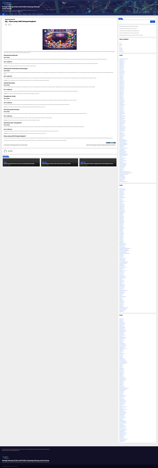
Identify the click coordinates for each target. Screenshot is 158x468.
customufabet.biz (121, 233)
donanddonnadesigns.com (123, 143)
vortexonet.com (121, 68)
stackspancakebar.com (122, 411)
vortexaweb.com (121, 82)
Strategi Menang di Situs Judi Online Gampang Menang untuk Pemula (25, 460)
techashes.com (121, 191)
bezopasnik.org (121, 393)
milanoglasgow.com (122, 414)
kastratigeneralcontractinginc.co (124, 249)
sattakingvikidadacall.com (123, 151)
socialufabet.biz (121, 228)
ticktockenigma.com (122, 130)
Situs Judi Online (40, 14)
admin (11, 151)
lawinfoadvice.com (122, 285)
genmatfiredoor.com (122, 139)
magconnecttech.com (122, 135)
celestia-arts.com (121, 326)
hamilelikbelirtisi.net (122, 104)
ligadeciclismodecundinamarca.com (124, 171)
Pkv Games (11, 14)
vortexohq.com (121, 119)
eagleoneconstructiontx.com (123, 144)
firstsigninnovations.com (122, 331)
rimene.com (121, 405)
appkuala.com (121, 384)
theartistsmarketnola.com (123, 409)
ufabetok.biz (121, 238)
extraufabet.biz (121, 224)
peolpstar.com (121, 336)
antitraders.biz (121, 254)
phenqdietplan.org (122, 286)
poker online (8, 450)
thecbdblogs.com (121, 437)
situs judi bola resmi (10, 449)
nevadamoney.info (122, 404)
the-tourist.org (121, 354)
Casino (20, 14)
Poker (30, 14)
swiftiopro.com (121, 103)
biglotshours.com (121, 208)
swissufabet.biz (121, 219)
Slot (16, 14)
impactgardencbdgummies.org (123, 307)
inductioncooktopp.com (122, 164)
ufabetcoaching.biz (122, 176)
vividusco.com (121, 76)
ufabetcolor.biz (121, 223)
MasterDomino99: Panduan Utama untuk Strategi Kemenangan (19, 163)
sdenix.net (120, 352)
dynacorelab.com (121, 72)
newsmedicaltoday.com (122, 165)
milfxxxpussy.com (121, 291)
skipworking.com (121, 368)
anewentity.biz (121, 383)
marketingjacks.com (122, 431)
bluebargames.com (122, 328)
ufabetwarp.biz (121, 213)
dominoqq (120, 44)
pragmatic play (42, 449)
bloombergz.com (121, 358)
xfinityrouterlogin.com (122, 430)
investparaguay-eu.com (122, 270)
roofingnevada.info (122, 166)
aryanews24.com (121, 255)
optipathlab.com (121, 63)
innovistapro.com (121, 99)
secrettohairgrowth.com (122, 389)
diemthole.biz (121, 374)
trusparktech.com (121, 87)
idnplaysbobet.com (122, 150)
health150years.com (122, 343)
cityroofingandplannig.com (123, 263)
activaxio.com (121, 109)
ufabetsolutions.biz (122, 227)
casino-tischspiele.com (122, 363)
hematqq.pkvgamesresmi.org (15, 450)
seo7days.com (121, 385)
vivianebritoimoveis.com (122, 348)
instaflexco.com (121, 98)
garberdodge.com (121, 332)
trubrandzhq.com (121, 88)
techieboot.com (121, 196)
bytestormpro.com (121, 125)
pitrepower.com (121, 424)
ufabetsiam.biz (121, 218)
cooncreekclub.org (122, 323)
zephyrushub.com (121, 62)
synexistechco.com (122, 73)
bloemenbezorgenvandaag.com (124, 388)
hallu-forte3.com (121, 415)
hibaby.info (120, 156)
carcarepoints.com (122, 275)
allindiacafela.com (122, 420)
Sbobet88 (25, 14)
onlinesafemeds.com (122, 211)
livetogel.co (121, 138)
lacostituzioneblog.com (122, 296)
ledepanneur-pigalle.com (123, 406)
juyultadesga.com (121, 265)
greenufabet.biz (121, 222)
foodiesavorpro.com (122, 118)
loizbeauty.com (121, 369)
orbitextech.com (121, 134)
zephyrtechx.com (121, 92)
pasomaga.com (121, 306)
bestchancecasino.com (122, 160)
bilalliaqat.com (121, 161)
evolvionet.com (121, 66)
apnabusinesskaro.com (122, 440)
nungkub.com (121, 300)
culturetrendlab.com (122, 128)
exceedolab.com (121, 108)
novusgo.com (121, 124)
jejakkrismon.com (121, 373)
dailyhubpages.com (122, 149)
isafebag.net (121, 357)
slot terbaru (5, 449)
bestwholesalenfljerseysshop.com (124, 250)
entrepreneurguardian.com (123, 155)
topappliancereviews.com (123, 432)
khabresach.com (121, 436)
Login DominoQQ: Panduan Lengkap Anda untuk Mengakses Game (96, 163)
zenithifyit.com (121, 78)
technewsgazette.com (122, 378)
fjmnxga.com (121, 394)
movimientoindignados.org (123, 290)
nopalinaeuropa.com (122, 310)
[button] (153, 14)
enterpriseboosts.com (122, 359)
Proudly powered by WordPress (6, 466)
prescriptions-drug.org (122, 344)
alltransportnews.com (122, 243)
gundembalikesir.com (122, 197)
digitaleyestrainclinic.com (123, 426)
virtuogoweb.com (121, 207)
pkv (2, 449)
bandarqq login (16, 449)
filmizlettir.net (121, 321)
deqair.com (120, 279)
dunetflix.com (121, 289)
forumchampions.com (122, 327)
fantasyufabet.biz (121, 217)
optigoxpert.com (121, 93)
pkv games (35, 449)
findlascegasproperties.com (123, 140)
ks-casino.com (121, 274)
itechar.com (121, 198)
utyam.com (120, 295)
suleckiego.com (121, 441)
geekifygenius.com (122, 133)
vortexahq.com (121, 77)
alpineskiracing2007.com (123, 421)
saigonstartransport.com (122, 395)
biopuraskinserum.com (122, 400)
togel (34, 14)
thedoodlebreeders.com (122, 276)
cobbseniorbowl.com (122, 259)
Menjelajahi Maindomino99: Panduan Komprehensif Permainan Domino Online (131, 35)
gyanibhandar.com (122, 212)
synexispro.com (121, 169)
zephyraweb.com (121, 81)
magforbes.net (121, 349)
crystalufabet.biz (121, 237)
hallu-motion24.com (122, 416)
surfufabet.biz (121, 229)
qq (46, 72)
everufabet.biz (121, 239)
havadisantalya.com (122, 193)
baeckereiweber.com (122, 188)
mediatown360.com (122, 425)
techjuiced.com (121, 203)
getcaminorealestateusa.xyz (123, 181)
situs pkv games (121, 51)
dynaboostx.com (121, 97)
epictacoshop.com (122, 399)
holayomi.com (121, 170)
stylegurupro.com (121, 112)
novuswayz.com (121, 94)
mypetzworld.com (121, 268)
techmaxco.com (121, 107)
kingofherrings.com (122, 380)
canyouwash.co (121, 192)
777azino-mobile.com (122, 258)
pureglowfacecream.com (122, 379)
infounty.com (121, 269)
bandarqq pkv (31, 449)
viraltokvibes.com (121, 347)
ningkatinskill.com (122, 281)
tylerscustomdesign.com (122, 337)
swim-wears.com (121, 333)
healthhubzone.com (122, 201)
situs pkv (120, 45)
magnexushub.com (122, 206)
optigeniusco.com (121, 83)
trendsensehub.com (122, 129)
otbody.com (121, 364)
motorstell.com (121, 342)
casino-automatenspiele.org (123, 362)
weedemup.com (121, 159)
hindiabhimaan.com (122, 435)
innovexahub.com (121, 71)
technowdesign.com (122, 260)
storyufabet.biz (121, 234)
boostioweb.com (121, 61)
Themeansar (16, 466)
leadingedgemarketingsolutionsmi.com (125, 248)
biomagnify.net (121, 311)
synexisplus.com (121, 67)
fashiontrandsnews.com (122, 244)
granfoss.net (121, 419)
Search (120, 18)
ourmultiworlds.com (122, 322)
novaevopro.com (121, 86)
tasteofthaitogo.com (122, 390)
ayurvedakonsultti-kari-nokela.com (124, 253)
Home (7, 14)
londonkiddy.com (121, 175)
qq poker (20, 449)
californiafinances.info (122, 401)
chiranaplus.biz (121, 410)
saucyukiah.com (121, 318)
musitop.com (121, 294)
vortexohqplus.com (122, 102)
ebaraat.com (121, 202)
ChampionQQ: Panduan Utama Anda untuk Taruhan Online (56, 163)
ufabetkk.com (121, 375)
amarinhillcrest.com (122, 353)
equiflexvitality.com (122, 145)
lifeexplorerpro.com (122, 123)
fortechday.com (121, 180)
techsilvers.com (121, 280)
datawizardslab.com (122, 113)
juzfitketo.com (121, 305)
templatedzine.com (122, 284)
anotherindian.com (122, 301)
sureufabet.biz (121, 232)
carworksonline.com (122, 338)
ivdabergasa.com (121, 264)
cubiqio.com (121, 114)
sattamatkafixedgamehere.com (123, 154)
